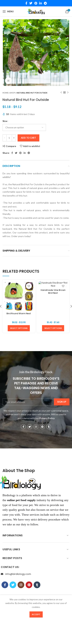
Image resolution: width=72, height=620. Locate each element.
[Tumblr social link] (48, 426)
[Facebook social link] (26, 3)
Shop (12, 93)
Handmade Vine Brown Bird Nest (53, 292)
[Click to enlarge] (8, 80)
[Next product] (67, 92)
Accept (36, 614)
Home (5, 93)
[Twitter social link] (30, 3)
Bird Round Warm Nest (19, 313)
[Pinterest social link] (35, 3)
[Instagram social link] (36, 426)
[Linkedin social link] (40, 3)
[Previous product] (61, 92)
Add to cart (28, 137)
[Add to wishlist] (29, 286)
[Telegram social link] (45, 3)
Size (5, 121)
